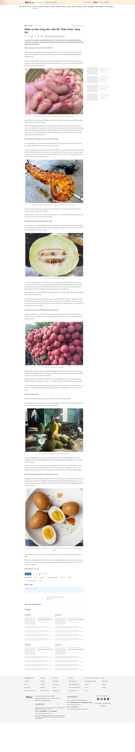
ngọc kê (35, 126)
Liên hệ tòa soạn (40, 704)
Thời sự (29, 6)
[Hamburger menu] (115, 7)
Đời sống (78, 6)
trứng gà (42, 577)
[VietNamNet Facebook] (98, 699)
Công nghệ (91, 6)
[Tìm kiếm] (109, 2)
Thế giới (58, 6)
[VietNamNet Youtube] (101, 699)
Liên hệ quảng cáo (72, 696)
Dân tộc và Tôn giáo (44, 6)
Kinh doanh (35, 6)
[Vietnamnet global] (95, 3)
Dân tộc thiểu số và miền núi (92, 678)
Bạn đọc (111, 6)
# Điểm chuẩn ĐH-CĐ (51, 2)
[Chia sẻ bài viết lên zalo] (29, 36)
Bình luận (28, 574)
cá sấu (29, 143)
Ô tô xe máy (56, 684)
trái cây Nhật (41, 225)
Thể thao (63, 6)
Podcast (104, 684)
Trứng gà (27, 478)
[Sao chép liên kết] (35, 36)
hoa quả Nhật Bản (31, 580)
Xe (95, 6)
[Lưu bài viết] (38, 36)
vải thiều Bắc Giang (52, 577)
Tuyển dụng (103, 705)
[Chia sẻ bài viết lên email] (32, 36)
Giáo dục (52, 6)
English (87, 684)
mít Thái (32, 457)
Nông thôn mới (73, 690)
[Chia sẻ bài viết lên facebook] (26, 36)
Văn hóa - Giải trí (70, 6)
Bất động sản (100, 6)
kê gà (40, 580)
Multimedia (105, 681)
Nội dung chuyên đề (90, 681)
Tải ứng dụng (98, 703)
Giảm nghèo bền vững (75, 687)
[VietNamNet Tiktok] (105, 699)
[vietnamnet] (29, 3)
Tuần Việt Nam (87, 2)
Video (103, 678)
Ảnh (86, 690)
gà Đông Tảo (39, 52)
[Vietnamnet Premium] (29, 678)
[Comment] (41, 36)
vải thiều (52, 316)
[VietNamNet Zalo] (108, 699)
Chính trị (23, 6)
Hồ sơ (86, 687)
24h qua (104, 687)
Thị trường (38, 25)
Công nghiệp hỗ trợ (74, 684)
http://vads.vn (74, 707)
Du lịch (106, 6)
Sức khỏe (84, 6)
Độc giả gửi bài (106, 703)
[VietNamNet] (20, 6)
